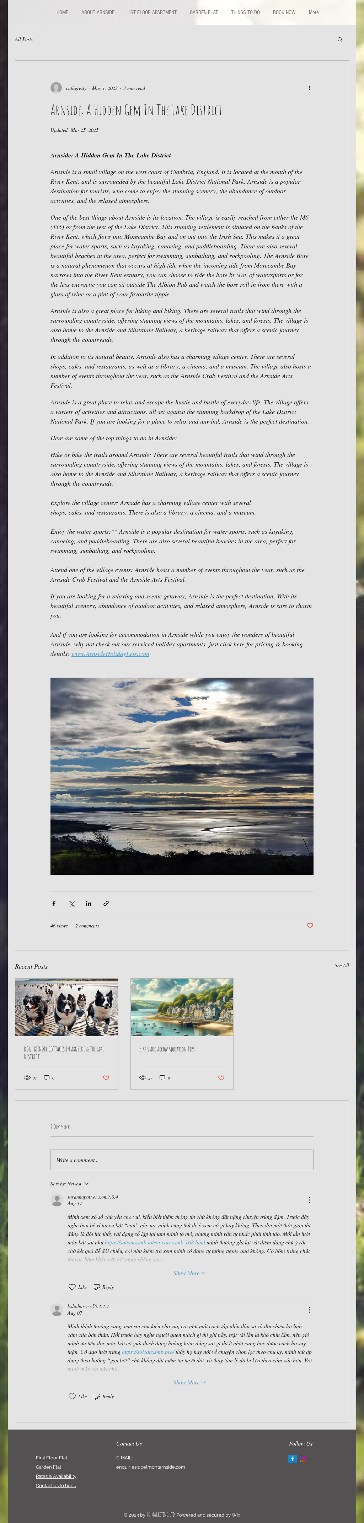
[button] (340, 39)
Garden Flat (48, 1467)
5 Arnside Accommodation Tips (166, 1049)
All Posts (24, 39)
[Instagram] (303, 1459)
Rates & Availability (56, 1476)
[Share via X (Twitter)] (71, 903)
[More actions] (309, 88)
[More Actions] (309, 1200)
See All (342, 965)
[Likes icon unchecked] (72, 1287)
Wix (236, 1515)
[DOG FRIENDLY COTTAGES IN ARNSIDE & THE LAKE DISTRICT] (66, 1007)
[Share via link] (106, 903)
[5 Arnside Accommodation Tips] (182, 1007)
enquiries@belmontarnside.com (150, 1467)
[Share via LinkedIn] (88, 903)
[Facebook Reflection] (292, 1459)
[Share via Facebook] (53, 903)
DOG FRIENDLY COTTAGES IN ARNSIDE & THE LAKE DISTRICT (64, 1053)
